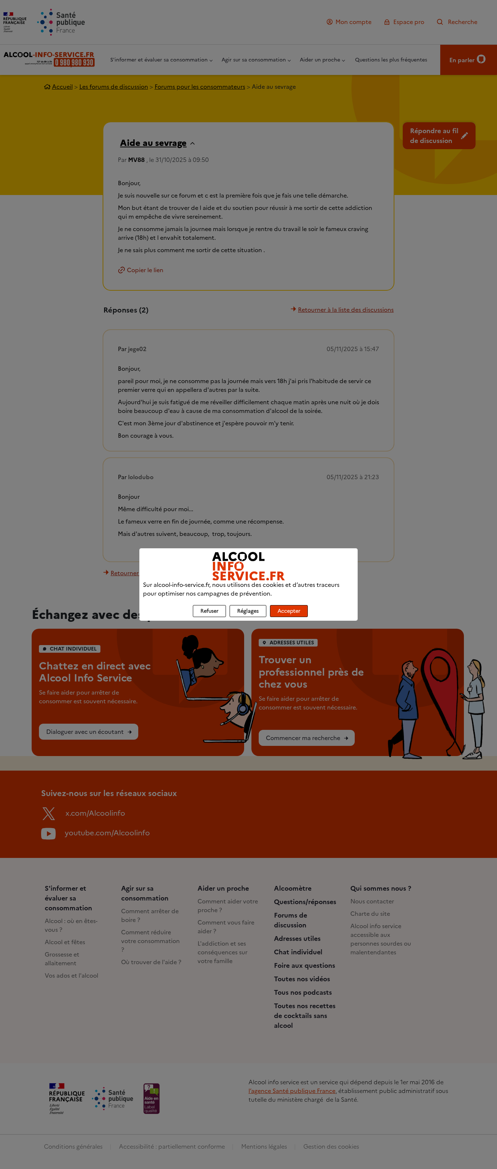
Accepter (289, 611)
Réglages (248, 611)
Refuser (209, 611)
